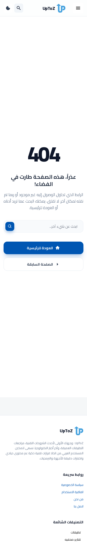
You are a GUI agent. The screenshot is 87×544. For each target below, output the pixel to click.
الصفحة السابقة (40, 264)
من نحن (78, 499)
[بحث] (18, 8)
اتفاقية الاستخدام (72, 492)
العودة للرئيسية (40, 248)
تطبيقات (76, 532)
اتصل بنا (78, 506)
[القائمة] (78, 8)
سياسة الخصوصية (72, 485)
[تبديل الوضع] (8, 8)
